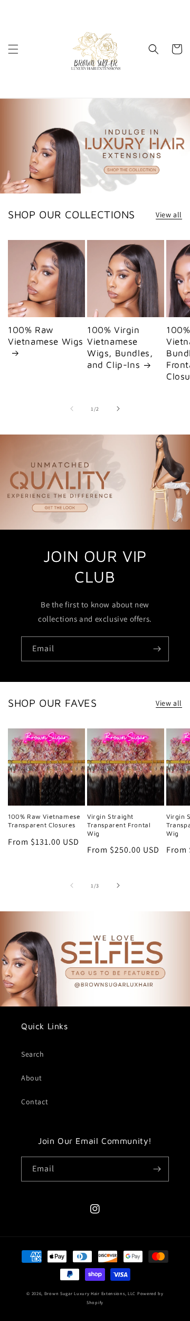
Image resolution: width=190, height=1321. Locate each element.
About (31, 1078)
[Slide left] (71, 408)
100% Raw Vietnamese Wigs (45, 336)
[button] (13, 49)
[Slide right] (118, 408)
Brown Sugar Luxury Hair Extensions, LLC (90, 1293)
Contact (34, 1101)
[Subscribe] (156, 648)
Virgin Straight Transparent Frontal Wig (118, 824)
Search (32, 1054)
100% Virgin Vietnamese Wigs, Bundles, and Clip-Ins (120, 347)
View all (169, 214)
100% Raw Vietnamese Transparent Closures (44, 820)
